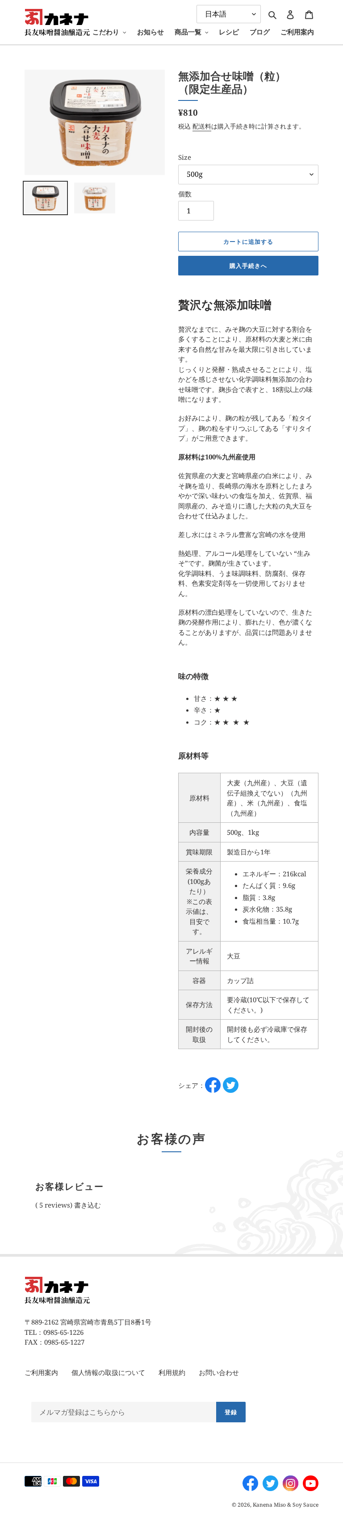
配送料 (201, 126)
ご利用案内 (41, 1372)
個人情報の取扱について (108, 1372)
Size (184, 157)
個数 (185, 193)
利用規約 (172, 1372)
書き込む (87, 1204)
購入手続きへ (248, 266)
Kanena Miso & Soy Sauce (285, 1504)
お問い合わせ (219, 1372)
